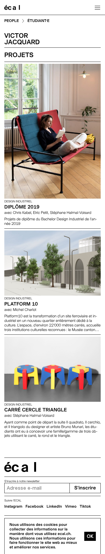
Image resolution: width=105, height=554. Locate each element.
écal (20, 467)
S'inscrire (85, 488)
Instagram (13, 506)
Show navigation (97, 7)
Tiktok (85, 506)
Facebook (35, 506)
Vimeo (71, 506)
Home (12, 7)
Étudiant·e (38, 21)
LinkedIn (54, 506)
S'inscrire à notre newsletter (22, 481)
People (11, 21)
